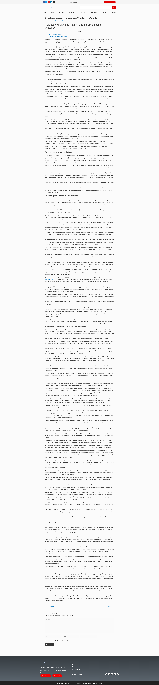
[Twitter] (46, 2)
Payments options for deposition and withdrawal (57, 36)
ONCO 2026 (82, 12)
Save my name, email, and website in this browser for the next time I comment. (63, 640)
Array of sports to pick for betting (54, 34)
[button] (52, 12)
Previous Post (50, 606)
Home (44, 12)
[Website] (88, 636)
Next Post (109, 606)
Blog (54, 20)
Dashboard (113, 12)
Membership (72, 12)
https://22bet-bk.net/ (49, 279)
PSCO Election (94, 12)
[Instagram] (54, 2)
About (52, 12)
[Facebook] (44, 2)
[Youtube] (49, 2)
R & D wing (61, 12)
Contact (104, 12)
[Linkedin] (51, 2)
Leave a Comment (49, 20)
